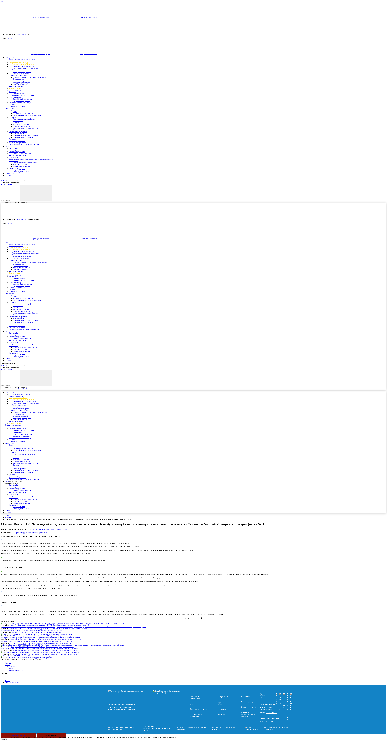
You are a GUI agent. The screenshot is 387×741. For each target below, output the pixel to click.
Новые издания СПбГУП (21, 172)
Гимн (15, 112)
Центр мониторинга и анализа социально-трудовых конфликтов (31, 159)
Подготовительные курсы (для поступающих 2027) (30, 77)
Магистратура (223, 709)
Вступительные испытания (196, 715)
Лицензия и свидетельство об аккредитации (28, 115)
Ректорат (16, 123)
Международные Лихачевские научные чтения (25, 150)
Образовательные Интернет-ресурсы (25, 163)
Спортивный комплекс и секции (20, 103)
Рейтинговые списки (19, 70)
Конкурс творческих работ (22, 83)
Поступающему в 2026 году (18, 63)
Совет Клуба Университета (22, 99)
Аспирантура (13, 157)
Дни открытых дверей (20, 81)
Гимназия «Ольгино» (20, 84)
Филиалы (16, 130)
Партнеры (12, 139)
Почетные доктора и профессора (24, 119)
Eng (2, 2)
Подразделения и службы (21, 126)
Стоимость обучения (198, 709)
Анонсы (12, 668)
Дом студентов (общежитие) (21, 72)
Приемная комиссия (16, 61)
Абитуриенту (9, 57)
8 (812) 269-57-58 (6, 184)
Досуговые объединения (21, 101)
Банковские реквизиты (17, 141)
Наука (7, 146)
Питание (12, 104)
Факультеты (223, 697)
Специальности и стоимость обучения (22, 59)
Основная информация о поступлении (25, 66)
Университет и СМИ (16, 670)
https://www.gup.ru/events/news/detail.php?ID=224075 (32, 533)
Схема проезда (247, 702)
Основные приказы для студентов (24, 137)
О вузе (11, 110)
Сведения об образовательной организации (24, 144)
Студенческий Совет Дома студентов (21, 95)
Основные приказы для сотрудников (25, 135)
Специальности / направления (197, 698)
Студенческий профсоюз (17, 93)
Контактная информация (17, 143)
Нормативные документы (18, 132)
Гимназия (8, 175)
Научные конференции (17, 152)
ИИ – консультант (51, 735)
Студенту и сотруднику (13, 90)
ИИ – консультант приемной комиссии (14, 202)
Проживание (9, 173)
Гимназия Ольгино (248, 707)
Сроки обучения (196, 704)
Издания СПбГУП (19, 170)
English (9, 38)
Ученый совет (18, 121)
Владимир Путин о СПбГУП (23, 113)
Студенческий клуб (15, 97)
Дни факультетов (19, 79)
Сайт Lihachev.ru (14, 148)
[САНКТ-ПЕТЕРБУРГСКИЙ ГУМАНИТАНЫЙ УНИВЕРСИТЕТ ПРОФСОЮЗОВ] (148, 692)
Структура (12, 117)
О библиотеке (13, 161)
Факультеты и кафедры (21, 124)
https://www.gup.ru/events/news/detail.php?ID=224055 (49, 529)
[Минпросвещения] (268, 728)
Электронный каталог (20, 164)
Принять (4, 739)
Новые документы (19, 133)
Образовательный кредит (20, 73)
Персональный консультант (18, 735)
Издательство (13, 168)
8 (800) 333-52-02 (21, 34)
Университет (9, 108)
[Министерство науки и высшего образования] (208, 728)
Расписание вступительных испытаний (25, 68)
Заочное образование (16, 86)
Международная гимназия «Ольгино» (26, 128)
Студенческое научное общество (20, 153)
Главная (7, 516)
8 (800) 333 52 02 (6, 180)
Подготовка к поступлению (18, 75)
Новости (8, 517)
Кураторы (12, 92)
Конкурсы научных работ (17, 155)
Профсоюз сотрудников (17, 106)
